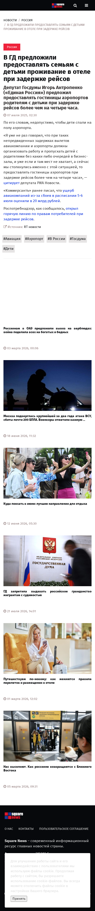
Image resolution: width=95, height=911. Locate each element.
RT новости (32, 227)
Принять (18, 899)
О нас (9, 828)
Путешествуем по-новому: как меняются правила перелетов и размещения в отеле (47, 680)
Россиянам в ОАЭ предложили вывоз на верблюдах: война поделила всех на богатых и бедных (47, 330)
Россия (27, 20)
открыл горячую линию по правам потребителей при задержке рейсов (43, 213)
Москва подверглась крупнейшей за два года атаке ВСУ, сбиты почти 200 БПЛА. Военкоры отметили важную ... (47, 417)
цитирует (11, 183)
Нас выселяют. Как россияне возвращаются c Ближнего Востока (47, 768)
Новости (10, 20)
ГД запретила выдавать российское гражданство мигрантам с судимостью (47, 593)
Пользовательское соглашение (64, 828)
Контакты (26, 828)
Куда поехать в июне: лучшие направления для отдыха (45, 504)
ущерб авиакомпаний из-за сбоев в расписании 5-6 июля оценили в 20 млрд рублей (43, 195)
